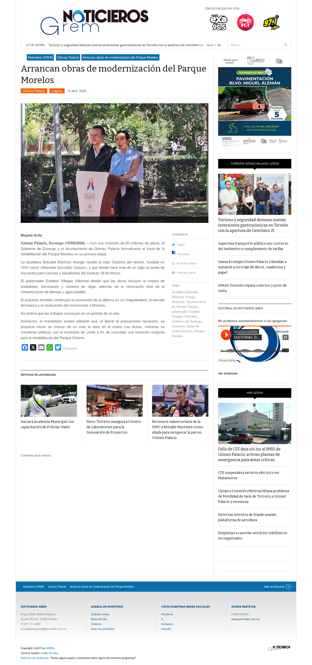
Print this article (186, 272)
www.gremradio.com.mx (245, 619)
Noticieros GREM (94, 22)
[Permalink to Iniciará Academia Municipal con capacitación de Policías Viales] (49, 401)
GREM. (50, 648)
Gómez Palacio (34, 90)
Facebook (184, 254)
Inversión (178, 326)
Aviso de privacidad (102, 629)
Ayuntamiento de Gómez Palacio (189, 304)
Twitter (181, 245)
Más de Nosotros (274, 586)
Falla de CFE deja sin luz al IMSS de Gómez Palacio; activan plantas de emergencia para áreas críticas (249, 454)
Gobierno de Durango (187, 321)
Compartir (70, 348)
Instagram (167, 624)
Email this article (186, 263)
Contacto (96, 624)
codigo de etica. (49, 653)
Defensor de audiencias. (35, 658)
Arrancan (178, 301)
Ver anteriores (228, 373)
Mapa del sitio (99, 619)
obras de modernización (185, 328)
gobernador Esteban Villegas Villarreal (186, 314)
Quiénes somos (100, 614)
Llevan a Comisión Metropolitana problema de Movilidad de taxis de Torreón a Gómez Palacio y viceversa (253, 496)
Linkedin (166, 629)
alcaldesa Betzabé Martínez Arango (185, 294)
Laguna (57, 90)
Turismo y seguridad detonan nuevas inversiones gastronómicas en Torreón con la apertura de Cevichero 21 (126, 45)
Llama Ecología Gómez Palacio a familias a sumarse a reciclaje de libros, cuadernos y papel (252, 267)
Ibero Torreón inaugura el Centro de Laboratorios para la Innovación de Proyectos (114, 427)
